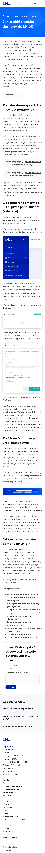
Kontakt (6, 780)
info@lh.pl (12, 768)
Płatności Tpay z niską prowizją (14, 820)
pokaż (19, 95)
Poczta (5, 801)
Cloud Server (7, 825)
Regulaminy (7, 835)
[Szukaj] (35, 3)
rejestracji (28, 77)
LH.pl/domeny (32, 475)
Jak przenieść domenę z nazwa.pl (24, 610)
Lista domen (7, 807)
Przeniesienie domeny (11, 816)
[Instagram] (10, 850)
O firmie (6, 828)
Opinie (5, 813)
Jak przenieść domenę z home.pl (23, 613)
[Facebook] (3, 850)
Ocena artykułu (11, 665)
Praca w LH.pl (8, 831)
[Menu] (40, 3)
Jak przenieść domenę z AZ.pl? (22, 637)
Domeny (6, 804)
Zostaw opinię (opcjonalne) (16, 672)
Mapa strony (7, 795)
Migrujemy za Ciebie (11, 838)
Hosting (6, 810)
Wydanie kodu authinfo (19, 634)
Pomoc (5, 783)
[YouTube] (13, 850)
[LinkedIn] (7, 850)
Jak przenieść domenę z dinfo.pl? (18, 709)
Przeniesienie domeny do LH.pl (22, 594)
